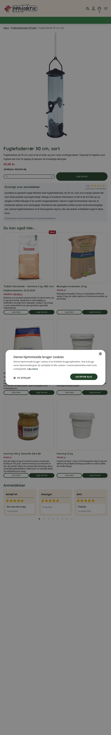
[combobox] (100, 353)
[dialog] (55, 367)
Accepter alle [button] (84, 376)
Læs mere (32, 368)
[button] (21, 377)
